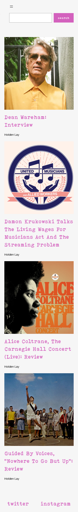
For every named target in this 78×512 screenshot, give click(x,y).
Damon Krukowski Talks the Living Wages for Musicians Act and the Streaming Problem (38, 232)
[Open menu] (11, 6)
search (63, 17)
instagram (56, 504)
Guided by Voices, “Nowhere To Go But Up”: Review (38, 461)
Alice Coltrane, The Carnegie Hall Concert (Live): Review (37, 349)
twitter (18, 504)
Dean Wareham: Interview (25, 121)
